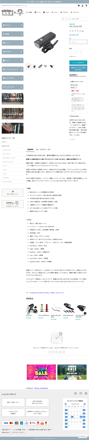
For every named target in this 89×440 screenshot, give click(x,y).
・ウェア (4, 170)
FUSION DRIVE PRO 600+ (80, 316)
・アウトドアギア (7, 182)
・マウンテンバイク (7, 162)
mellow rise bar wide (56, 316)
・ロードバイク (6, 154)
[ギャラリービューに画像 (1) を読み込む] (28, 66)
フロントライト (60, 292)
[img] (75, 31)
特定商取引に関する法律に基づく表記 (39, 429)
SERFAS (52, 292)
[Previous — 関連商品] (28, 313)
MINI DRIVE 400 (68, 315)
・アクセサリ (5, 178)
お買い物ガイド (6, 429)
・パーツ (4, 166)
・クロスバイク (6, 150)
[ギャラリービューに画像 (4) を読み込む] (45, 66)
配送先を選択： (74, 85)
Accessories (33, 292)
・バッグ (4, 174)
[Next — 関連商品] (85, 313)
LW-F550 (28, 315)
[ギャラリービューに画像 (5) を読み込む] (51, 66)
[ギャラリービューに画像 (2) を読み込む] (34, 66)
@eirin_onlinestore (41, 388)
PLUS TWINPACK (44, 315)
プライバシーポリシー (18, 432)
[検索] (64, 19)
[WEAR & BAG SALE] (72, 372)
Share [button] (73, 139)
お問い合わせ (5, 432)
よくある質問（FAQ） (19, 429)
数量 (70, 48)
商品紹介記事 (5, 146)
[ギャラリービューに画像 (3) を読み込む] (40, 66)
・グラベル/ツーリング (8, 158)
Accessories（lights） (43, 292)
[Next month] (85, 404)
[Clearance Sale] (41, 372)
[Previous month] (65, 404)
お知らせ (4, 142)
